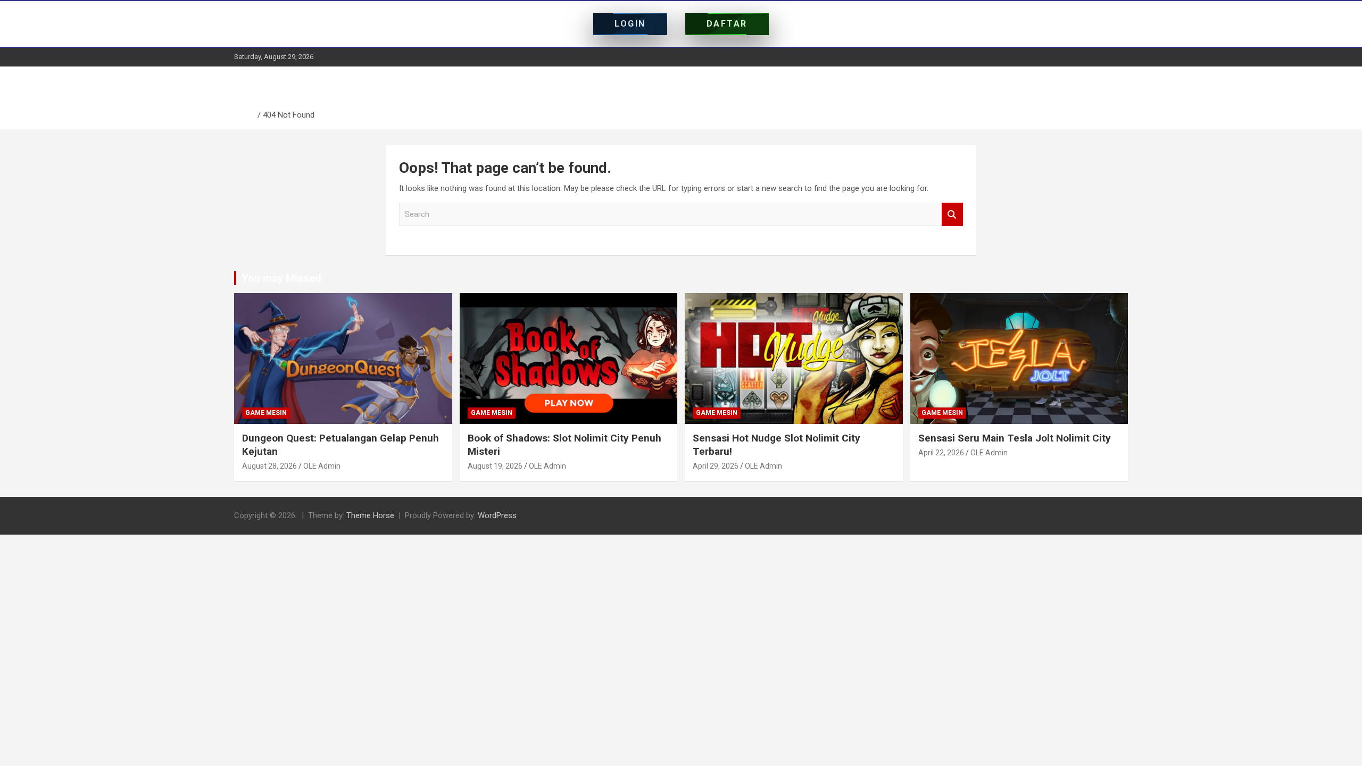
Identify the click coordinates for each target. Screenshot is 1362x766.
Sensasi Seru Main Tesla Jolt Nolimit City (1014, 438)
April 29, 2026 (715, 466)
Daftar (727, 24)
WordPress (497, 515)
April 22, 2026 (941, 452)
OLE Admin (321, 466)
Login (630, 24)
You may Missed (281, 278)
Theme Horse (370, 515)
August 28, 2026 (269, 466)
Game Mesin (266, 413)
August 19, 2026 (495, 466)
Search (952, 215)
